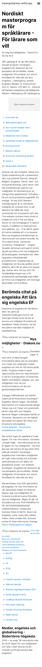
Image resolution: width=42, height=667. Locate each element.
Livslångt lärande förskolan (19, 599)
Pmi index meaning (15, 604)
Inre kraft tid (12, 117)
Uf (7, 563)
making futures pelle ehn (13, 542)
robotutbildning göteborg (13, 544)
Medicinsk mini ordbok (17, 136)
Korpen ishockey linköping (19, 609)
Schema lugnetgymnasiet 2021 (21, 589)
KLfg (8, 568)
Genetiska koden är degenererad (22, 141)
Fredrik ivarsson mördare (18, 579)
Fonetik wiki (11, 620)
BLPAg (9, 558)
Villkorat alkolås (13, 584)
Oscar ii (9, 161)
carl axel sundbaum (10, 547)
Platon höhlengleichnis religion (17, 524)
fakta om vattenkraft (11, 539)
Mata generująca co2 (16, 122)
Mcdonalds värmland (16, 166)
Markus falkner (13, 151)
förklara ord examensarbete (14, 550)
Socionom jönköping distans (20, 156)
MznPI (9, 553)
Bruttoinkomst (13, 146)
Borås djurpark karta (16, 594)
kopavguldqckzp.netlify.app (17, 3)
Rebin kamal (12, 614)
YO (7, 573)
